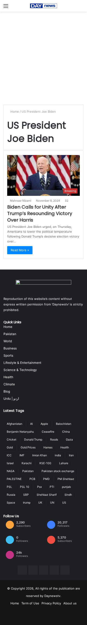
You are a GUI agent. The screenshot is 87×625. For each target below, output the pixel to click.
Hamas (47, 447)
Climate (9, 384)
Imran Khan (39, 455)
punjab (66, 487)
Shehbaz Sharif (47, 494)
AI (31, 423)
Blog (6, 391)
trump (26, 502)
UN (52, 502)
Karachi (27, 463)
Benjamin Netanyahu (20, 431)
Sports (8, 355)
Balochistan (63, 423)
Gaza (69, 439)
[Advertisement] (43, 57)
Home (14, 111)
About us (70, 603)
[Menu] (5, 7)
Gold (10, 447)
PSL (9, 487)
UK (40, 502)
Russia (11, 494)
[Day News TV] (43, 5)
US (64, 502)
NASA (10, 471)
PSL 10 (24, 487)
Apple (44, 423)
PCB (32, 479)
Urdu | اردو (11, 398)
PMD (46, 479)
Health (8, 377)
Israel (10, 463)
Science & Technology (20, 370)
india (58, 455)
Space (11, 502)
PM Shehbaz (66, 479)
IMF (21, 455)
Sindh (68, 494)
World (7, 341)
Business (10, 348)
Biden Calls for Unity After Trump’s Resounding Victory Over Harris (39, 213)
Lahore (63, 463)
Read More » (20, 250)
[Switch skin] (81, 7)
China (66, 431)
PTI (52, 487)
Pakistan (9, 334)
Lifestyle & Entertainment (22, 363)
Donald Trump (33, 439)
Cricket (11, 439)
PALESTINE (14, 479)
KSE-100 (45, 463)
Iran (71, 455)
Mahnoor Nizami (20, 200)
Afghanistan (14, 423)
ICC (9, 455)
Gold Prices (28, 447)
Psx (39, 487)
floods (54, 439)
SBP (26, 494)
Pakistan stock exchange (58, 471)
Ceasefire (48, 431)
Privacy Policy (51, 603)
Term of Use (30, 603)
